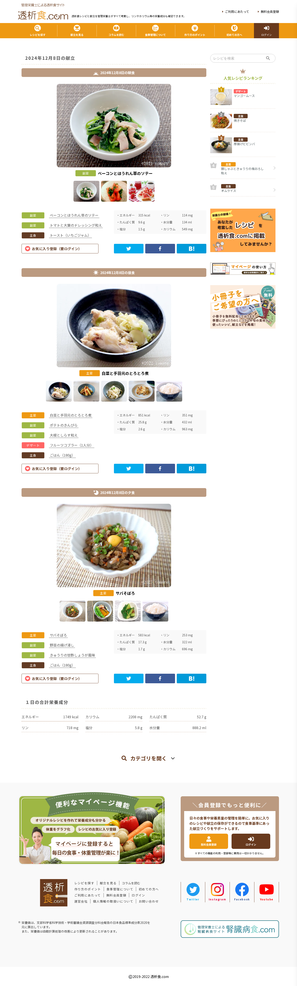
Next (209, 143)
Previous (18, 143)
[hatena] (191, 248)
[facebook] (160, 248)
